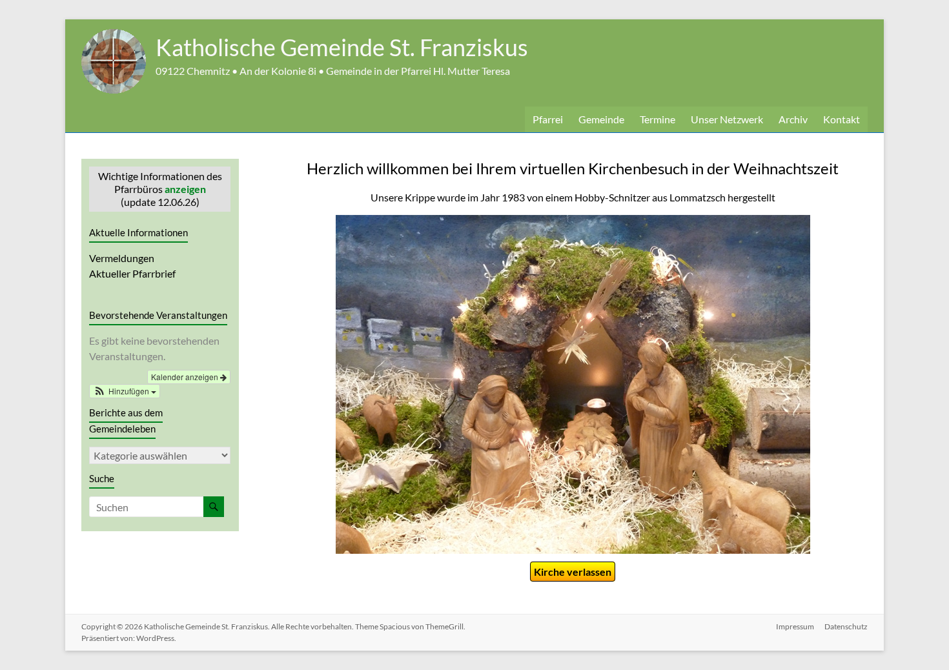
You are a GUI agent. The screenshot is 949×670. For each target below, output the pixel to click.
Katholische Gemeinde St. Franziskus (342, 47)
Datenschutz (846, 626)
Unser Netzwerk (727, 119)
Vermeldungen (121, 258)
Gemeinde (601, 119)
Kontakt (841, 119)
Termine (657, 119)
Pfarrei (548, 119)
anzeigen (185, 189)
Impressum (795, 626)
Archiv (793, 119)
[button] (124, 391)
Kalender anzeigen (185, 376)
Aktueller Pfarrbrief (132, 273)
